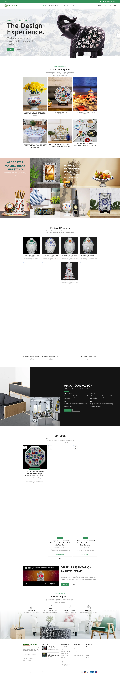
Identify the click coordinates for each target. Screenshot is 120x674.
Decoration (32, 469)
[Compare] (39, 238)
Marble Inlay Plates (64, 657)
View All (10, 49)
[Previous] (1, 35)
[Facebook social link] (99, 1)
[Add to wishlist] (39, 244)
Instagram (88, 655)
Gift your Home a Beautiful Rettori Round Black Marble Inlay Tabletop (85, 543)
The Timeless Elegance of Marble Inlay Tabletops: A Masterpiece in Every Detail (34, 474)
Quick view (39, 241)
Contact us (88, 651)
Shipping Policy (76, 651)
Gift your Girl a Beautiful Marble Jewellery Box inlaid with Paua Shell (60, 543)
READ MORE (76, 410)
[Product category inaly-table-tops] (35, 134)
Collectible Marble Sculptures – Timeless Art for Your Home (31, 259)
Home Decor (37, 469)
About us (88, 649)
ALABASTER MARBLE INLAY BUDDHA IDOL (31, 356)
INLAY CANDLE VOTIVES (65, 651)
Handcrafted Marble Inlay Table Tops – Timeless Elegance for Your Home (65, 648)
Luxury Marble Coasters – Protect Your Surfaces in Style (65, 666)
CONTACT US (67, 410)
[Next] (118, 35)
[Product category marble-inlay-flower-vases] (35, 97)
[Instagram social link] (102, 1)
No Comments (55, 651)
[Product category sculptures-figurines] (60, 134)
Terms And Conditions (78, 653)
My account (76, 646)
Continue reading (35, 485)
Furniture (85, 538)
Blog (87, 653)
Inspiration (60, 538)
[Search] (107, 5)
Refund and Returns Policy (78, 655)
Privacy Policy (76, 649)
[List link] (31, 658)
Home (87, 646)
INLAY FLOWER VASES (65, 653)
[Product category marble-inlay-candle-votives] (85, 96)
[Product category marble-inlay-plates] (60, 96)
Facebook (88, 657)
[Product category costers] (85, 133)
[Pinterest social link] (105, 1)
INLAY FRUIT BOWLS (64, 655)
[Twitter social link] (100, 1)
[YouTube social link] (103, 1)
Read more (19, 49)
